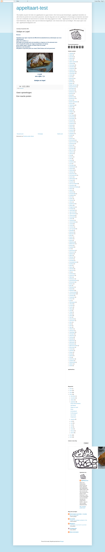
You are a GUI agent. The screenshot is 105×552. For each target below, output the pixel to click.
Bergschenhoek (72, 86)
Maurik (70, 240)
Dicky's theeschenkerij (75, 403)
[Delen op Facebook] (27, 86)
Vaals (70, 317)
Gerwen (71, 156)
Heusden (71, 182)
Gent (70, 155)
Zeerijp (70, 354)
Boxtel (70, 95)
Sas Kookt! (72, 518)
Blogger (62, 541)
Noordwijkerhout (73, 262)
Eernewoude (72, 140)
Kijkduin (71, 205)
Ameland (71, 63)
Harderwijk (71, 170)
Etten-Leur (71, 150)
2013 (71, 392)
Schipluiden (72, 297)
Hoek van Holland (73, 183)
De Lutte (71, 108)
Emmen (71, 145)
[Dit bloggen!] (24, 86)
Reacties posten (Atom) (28, 136)
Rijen (70, 285)
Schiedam (71, 295)
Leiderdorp (71, 220)
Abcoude (71, 56)
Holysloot (71, 192)
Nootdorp (71, 263)
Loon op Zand (72, 228)
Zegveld (71, 355)
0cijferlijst (71, 53)
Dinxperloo (71, 123)
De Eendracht (74, 411)
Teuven (71, 307)
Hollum (71, 188)
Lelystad (71, 223)
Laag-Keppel (72, 210)
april (72, 427)
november (73, 398)
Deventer (71, 120)
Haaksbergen (72, 166)
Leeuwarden (72, 217)
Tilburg (70, 308)
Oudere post (60, 133)
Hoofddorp (71, 195)
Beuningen (71, 88)
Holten (70, 190)
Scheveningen (72, 293)
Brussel (71, 100)
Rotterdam (71, 290)
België (70, 80)
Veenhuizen (72, 320)
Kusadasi (71, 208)
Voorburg (71, 337)
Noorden (71, 258)
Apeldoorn (71, 70)
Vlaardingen (72, 332)
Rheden (71, 283)
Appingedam (72, 71)
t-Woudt (71, 303)
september (73, 401)
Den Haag (71, 115)
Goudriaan (71, 161)
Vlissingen (71, 333)
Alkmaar (71, 58)
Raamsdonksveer (73, 280)
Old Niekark (73, 405)
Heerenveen (72, 173)
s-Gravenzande (72, 292)
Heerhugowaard (73, 175)
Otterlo (70, 277)
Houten (71, 198)
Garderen (71, 151)
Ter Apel (71, 305)
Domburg (71, 128)
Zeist (70, 357)
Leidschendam (72, 222)
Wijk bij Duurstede (73, 345)
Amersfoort (71, 66)
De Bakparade (73, 528)
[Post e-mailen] (20, 86)
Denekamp (71, 116)
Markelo (71, 238)
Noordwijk (71, 260)
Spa (70, 300)
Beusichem (71, 90)
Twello (70, 313)
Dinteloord (71, 121)
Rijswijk (71, 288)
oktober (72, 399)
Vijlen (70, 327)
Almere (71, 60)
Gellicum (71, 153)
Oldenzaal (71, 270)
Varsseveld (71, 318)
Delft (70, 113)
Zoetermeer (71, 359)
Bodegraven (72, 91)
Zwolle (70, 365)
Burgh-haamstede (73, 101)
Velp (70, 323)
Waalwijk (71, 339)
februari (72, 430)
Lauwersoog (72, 215)
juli (71, 421)
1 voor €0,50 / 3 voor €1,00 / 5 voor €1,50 (78, 524)
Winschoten (72, 347)
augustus (73, 419)
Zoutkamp (71, 360)
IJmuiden (71, 200)
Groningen (71, 165)
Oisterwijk (71, 268)
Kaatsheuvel (72, 203)
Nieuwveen (71, 252)
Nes (70, 248)
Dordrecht (71, 130)
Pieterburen (72, 278)
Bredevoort (71, 96)
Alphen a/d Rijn (72, 61)
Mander (71, 237)
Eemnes (71, 138)
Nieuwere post (20, 133)
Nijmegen (71, 257)
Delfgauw (71, 111)
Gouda (70, 160)
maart (72, 428)
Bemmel (71, 81)
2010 (71, 437)
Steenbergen (72, 302)
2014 (71, 390)
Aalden (71, 55)
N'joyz (72, 409)
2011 (71, 435)
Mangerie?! (72, 523)
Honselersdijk (72, 193)
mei (72, 425)
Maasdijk (71, 230)
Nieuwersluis (72, 250)
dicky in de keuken (74, 532)
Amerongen (72, 65)
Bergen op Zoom (73, 85)
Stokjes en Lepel (74, 407)
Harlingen (71, 172)
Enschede (71, 148)
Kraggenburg (72, 207)
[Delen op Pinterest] (29, 86)
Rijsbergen (71, 287)
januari (72, 432)
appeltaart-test (32, 8)
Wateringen (71, 342)
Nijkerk (70, 255)
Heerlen (71, 177)
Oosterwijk (71, 273)
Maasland (71, 232)
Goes (70, 158)
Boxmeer (71, 93)
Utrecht (71, 315)
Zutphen (71, 364)
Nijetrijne (71, 253)
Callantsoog (72, 105)
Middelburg (71, 242)
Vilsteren (71, 328)
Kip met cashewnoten (74, 515)
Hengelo (71, 180)
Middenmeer (72, 243)
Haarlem (71, 168)
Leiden (70, 218)
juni (72, 423)
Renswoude (72, 282)
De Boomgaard (74, 413)
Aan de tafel (73, 415)
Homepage (40, 133)
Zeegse (71, 352)
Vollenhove (71, 335)
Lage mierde (72, 212)
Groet (70, 163)
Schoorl (71, 298)
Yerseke (71, 349)
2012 (71, 394)
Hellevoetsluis (72, 178)
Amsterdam (71, 68)
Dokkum (71, 126)
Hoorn (70, 197)
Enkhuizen (71, 147)
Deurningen (72, 118)
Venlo (70, 325)
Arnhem (71, 75)
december (73, 396)
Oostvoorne (71, 275)
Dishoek (71, 125)
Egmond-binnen (73, 141)
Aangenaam (73, 417)
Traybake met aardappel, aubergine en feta (78, 520)
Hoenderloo (72, 185)
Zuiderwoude (72, 362)
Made (70, 235)
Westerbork (71, 344)
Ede (70, 136)
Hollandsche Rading (74, 187)
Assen (70, 76)
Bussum (21, 88)
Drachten (71, 131)
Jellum (70, 202)
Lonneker (71, 227)
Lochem (71, 225)
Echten (70, 135)
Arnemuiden (72, 73)
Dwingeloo (71, 133)
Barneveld (71, 78)
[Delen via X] (26, 86)
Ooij (70, 272)
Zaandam (71, 350)
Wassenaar (71, 340)
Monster (71, 245)
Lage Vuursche (72, 213)
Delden (71, 110)
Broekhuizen (72, 98)
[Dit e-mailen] (22, 86)
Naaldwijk (71, 247)
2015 (71, 388)
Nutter (70, 265)
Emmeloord (71, 143)
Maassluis (71, 233)
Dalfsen (71, 106)
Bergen (71, 83)
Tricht (70, 310)
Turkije (70, 312)
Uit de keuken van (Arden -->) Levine (78, 514)
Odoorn (71, 267)
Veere (70, 322)
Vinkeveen (71, 330)
